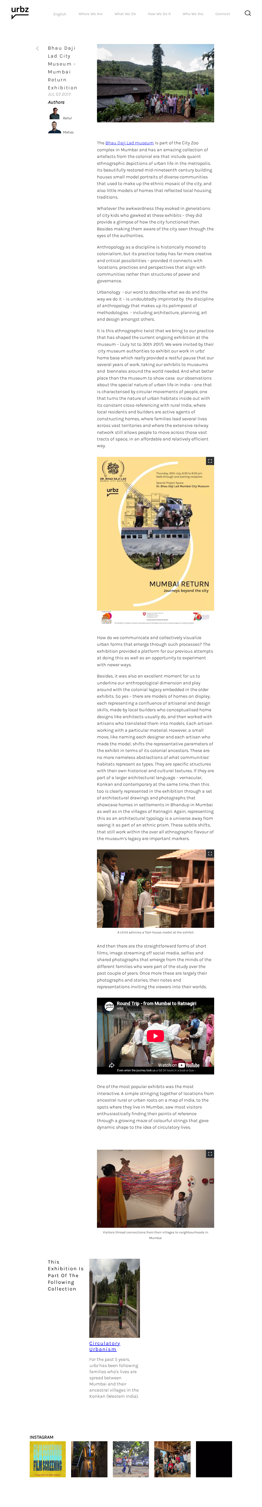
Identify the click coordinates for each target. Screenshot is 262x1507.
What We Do (125, 14)
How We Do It (159, 14)
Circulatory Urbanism (104, 1346)
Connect (222, 14)
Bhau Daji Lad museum (129, 143)
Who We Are (193, 14)
